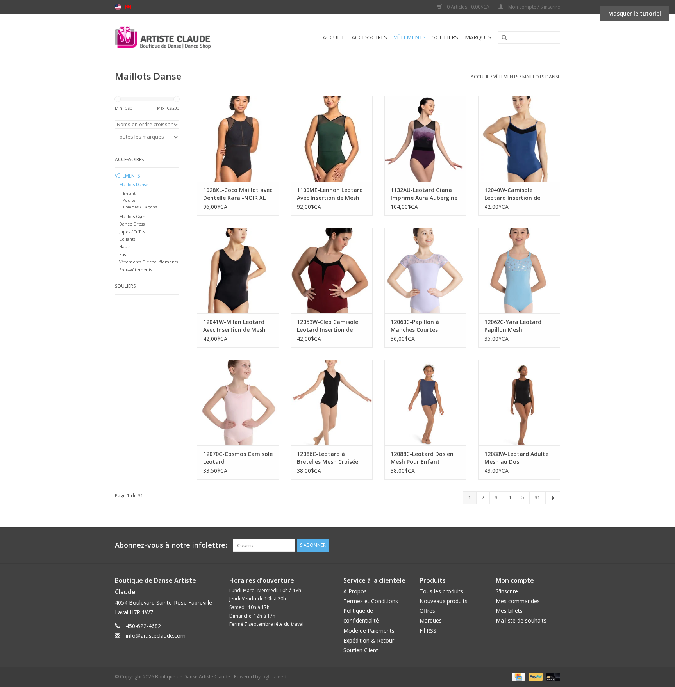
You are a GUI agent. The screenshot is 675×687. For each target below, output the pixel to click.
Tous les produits (441, 591)
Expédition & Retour (368, 640)
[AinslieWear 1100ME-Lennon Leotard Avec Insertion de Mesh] (332, 139)
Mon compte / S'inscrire (533, 7)
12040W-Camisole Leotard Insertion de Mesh (512, 194)
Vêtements (410, 37)
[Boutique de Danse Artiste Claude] (178, 37)
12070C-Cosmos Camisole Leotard (238, 457)
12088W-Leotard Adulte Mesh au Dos (516, 457)
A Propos (355, 591)
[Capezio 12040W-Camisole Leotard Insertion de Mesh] (519, 139)
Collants (127, 239)
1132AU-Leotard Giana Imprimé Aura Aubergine (424, 193)
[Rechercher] (501, 37)
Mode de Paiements (369, 630)
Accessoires (369, 37)
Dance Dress (132, 224)
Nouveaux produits (444, 601)
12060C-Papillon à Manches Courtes (415, 325)
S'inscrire (507, 591)
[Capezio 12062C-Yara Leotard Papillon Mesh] (519, 270)
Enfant (129, 193)
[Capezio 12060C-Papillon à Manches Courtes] (425, 270)
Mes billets (509, 610)
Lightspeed (274, 676)
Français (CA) (128, 7)
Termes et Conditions (370, 601)
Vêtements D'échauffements (148, 262)
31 (537, 497)
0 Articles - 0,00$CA (468, 7)
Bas (122, 254)
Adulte (129, 200)
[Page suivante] (553, 498)
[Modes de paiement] (517, 676)
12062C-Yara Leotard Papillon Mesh (512, 325)
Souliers (445, 37)
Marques (478, 37)
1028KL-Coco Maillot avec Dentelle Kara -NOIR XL (237, 193)
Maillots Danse (541, 76)
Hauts (124, 246)
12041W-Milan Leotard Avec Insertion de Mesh (234, 325)
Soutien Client (360, 650)
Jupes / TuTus (132, 232)
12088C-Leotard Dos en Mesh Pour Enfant (422, 457)
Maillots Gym (132, 216)
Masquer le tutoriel (634, 13)
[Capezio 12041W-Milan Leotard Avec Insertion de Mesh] (238, 270)
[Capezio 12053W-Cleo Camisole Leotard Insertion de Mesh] (332, 270)
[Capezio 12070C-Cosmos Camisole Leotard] (238, 402)
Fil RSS (428, 630)
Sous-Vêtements (135, 269)
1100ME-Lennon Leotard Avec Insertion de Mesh (330, 193)
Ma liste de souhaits (521, 620)
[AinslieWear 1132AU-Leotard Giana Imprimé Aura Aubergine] (425, 139)
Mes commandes (518, 601)
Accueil (334, 37)
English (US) (118, 7)
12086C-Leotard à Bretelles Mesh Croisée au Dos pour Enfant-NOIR (327, 458)
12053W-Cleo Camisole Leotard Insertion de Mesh (327, 326)
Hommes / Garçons (140, 207)
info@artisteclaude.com (156, 635)
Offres (427, 610)
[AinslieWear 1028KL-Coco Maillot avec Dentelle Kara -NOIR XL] (238, 139)
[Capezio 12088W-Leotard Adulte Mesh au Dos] (519, 402)
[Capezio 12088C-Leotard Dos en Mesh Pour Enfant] (425, 402)
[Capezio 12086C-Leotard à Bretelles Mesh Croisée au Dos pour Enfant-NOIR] (332, 402)
